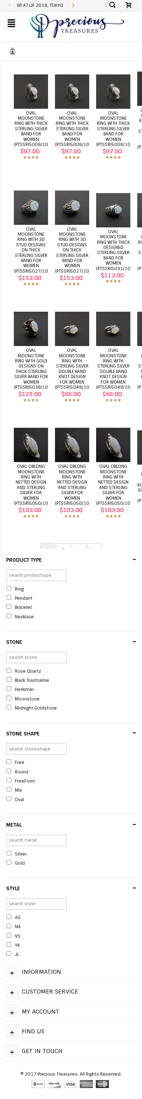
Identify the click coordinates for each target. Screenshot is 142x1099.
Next (73, 5)
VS (17, 936)
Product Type (71, 559)
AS (18, 917)
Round (21, 772)
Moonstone (27, 699)
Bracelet (23, 607)
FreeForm (25, 781)
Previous (9, 5)
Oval (19, 799)
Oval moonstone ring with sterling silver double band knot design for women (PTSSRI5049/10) (73, 368)
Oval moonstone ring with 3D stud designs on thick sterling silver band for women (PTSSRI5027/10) (32, 250)
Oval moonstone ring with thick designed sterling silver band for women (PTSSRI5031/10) (114, 250)
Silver (21, 854)
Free (19, 762)
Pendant (23, 598)
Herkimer (24, 689)
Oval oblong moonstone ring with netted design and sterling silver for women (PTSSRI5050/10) (32, 485)
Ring (19, 589)
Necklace (24, 616)
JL (17, 954)
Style (71, 888)
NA (18, 926)
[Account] (14, 51)
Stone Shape (71, 733)
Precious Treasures (58, 1074)
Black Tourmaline (32, 680)
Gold (20, 863)
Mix (18, 790)
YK (17, 945)
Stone (71, 642)
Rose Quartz (28, 671)
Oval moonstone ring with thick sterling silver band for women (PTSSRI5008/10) (32, 128)
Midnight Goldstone (36, 708)
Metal (71, 824)
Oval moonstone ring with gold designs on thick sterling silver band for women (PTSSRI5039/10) (32, 368)
